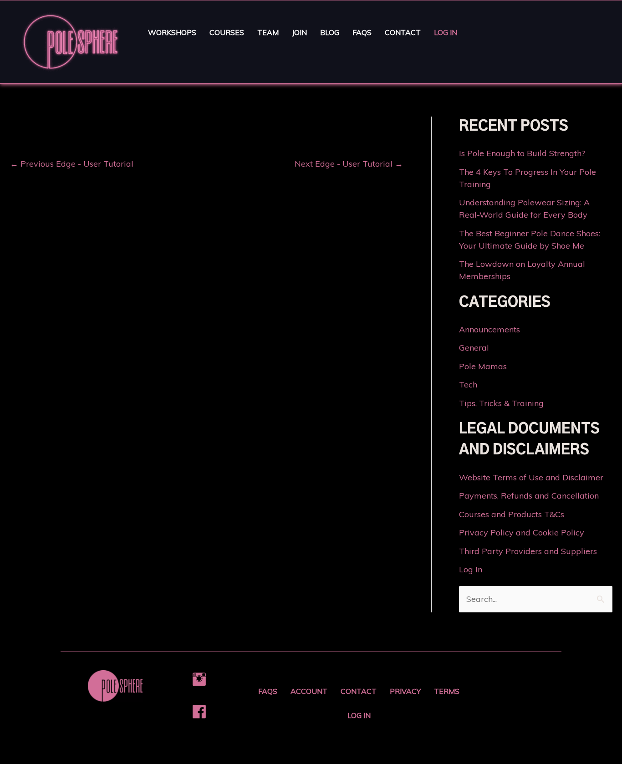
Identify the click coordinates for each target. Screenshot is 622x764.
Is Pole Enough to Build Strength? (522, 153)
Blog (329, 32)
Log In (445, 32)
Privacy (405, 691)
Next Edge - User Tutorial (349, 164)
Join (299, 32)
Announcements (489, 329)
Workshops (172, 32)
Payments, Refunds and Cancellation (529, 495)
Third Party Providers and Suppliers (528, 551)
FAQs (362, 32)
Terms (446, 691)
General (474, 347)
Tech (468, 384)
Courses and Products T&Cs (511, 514)
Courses (226, 32)
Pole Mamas (483, 366)
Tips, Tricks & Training (501, 403)
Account (309, 691)
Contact (403, 32)
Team (268, 32)
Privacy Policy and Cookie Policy (521, 532)
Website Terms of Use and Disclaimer (531, 477)
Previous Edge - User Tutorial (71, 164)
